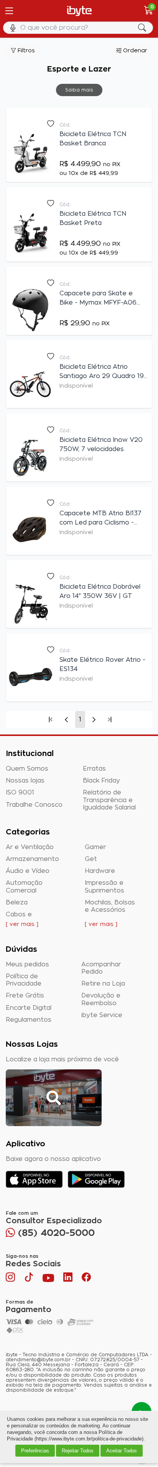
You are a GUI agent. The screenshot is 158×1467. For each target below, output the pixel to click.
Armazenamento (32, 859)
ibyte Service (101, 1015)
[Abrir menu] (8, 11)
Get (91, 859)
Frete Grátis (25, 995)
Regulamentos (28, 1020)
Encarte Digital (28, 1008)
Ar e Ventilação (30, 847)
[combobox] (79, 28)
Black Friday (101, 781)
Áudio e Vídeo (27, 871)
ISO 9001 (20, 792)
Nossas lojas (25, 781)
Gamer (95, 847)
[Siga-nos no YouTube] (48, 1278)
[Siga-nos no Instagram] (11, 1278)
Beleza (17, 902)
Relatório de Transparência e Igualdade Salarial (109, 799)
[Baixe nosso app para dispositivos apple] (34, 1179)
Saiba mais (79, 90)
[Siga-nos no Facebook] (86, 1278)
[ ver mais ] (22, 924)
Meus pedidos (27, 964)
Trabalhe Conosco (34, 805)
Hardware (100, 871)
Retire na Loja (103, 984)
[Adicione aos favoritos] (50, 124)
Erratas (94, 769)
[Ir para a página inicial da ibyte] (79, 11)
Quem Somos (27, 769)
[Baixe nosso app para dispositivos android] (96, 1179)
